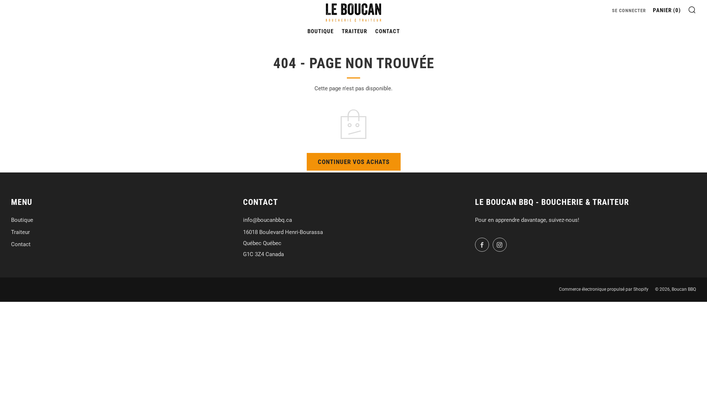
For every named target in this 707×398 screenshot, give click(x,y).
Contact (387, 31)
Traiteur (354, 31)
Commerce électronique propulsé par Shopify (603, 289)
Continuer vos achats (354, 161)
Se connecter (629, 10)
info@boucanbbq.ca (267, 220)
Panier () (667, 10)
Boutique (320, 31)
